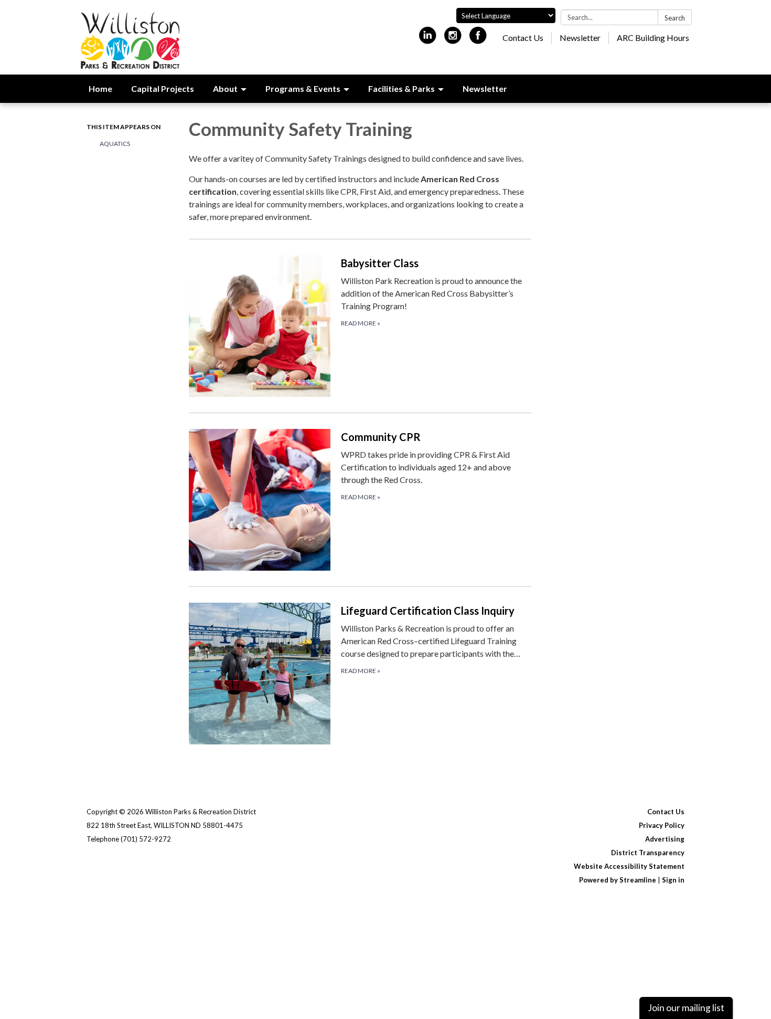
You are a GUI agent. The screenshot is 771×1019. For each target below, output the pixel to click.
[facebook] (478, 39)
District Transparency (647, 852)
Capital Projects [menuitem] (162, 88)
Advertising (664, 839)
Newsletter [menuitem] (485, 88)
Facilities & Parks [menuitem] (401, 88)
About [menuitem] (225, 88)
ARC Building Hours (653, 38)
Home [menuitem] (100, 88)
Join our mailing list (686, 1007)
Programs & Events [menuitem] (302, 88)
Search (675, 18)
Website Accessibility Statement (629, 866)
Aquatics (115, 144)
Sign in (673, 880)
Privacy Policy (661, 825)
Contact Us (522, 38)
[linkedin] (427, 39)
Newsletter (580, 38)
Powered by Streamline (617, 880)
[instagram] (453, 39)
